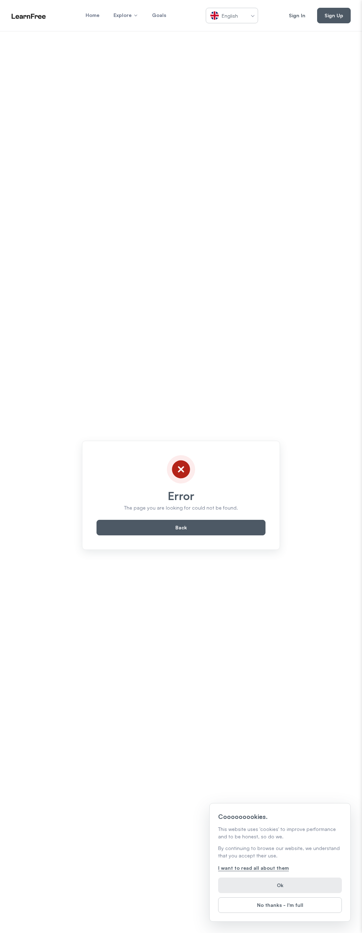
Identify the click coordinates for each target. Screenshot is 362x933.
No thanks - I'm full (280, 905)
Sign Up (334, 15)
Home (92, 15)
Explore (122, 15)
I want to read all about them (253, 868)
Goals (159, 15)
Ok (280, 885)
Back (181, 527)
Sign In (297, 15)
